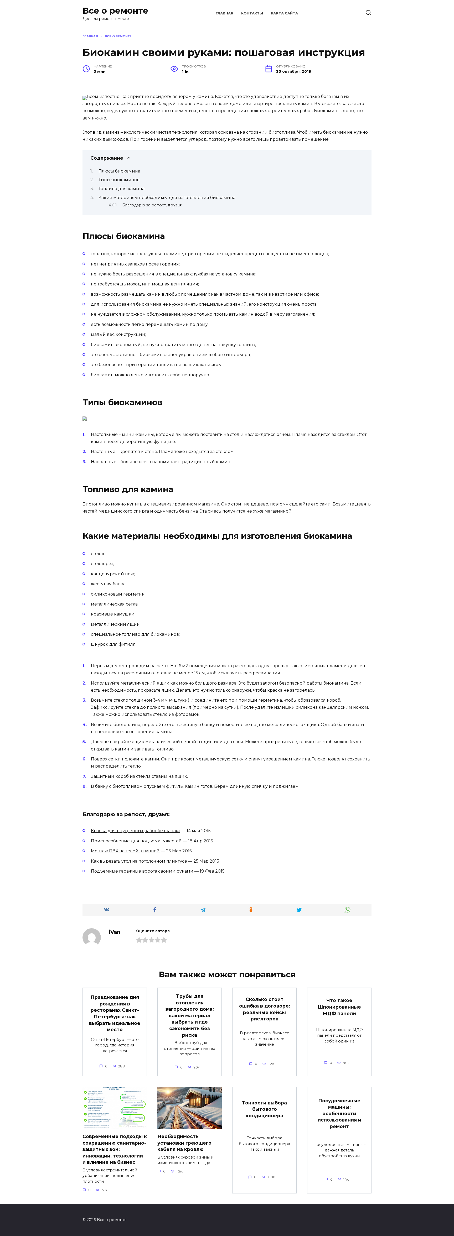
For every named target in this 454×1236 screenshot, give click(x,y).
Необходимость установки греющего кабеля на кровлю (184, 1143)
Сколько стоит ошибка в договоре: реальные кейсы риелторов (264, 1009)
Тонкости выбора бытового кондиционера (264, 1109)
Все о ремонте (115, 11)
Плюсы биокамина (119, 171)
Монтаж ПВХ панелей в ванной (125, 850)
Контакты (252, 13)
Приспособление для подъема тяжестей (136, 840)
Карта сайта (284, 13)
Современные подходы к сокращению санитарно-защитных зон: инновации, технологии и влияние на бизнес (114, 1149)
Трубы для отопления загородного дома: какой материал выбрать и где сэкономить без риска (190, 1015)
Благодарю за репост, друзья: (152, 205)
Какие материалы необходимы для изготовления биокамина (167, 197)
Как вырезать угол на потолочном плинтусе (139, 861)
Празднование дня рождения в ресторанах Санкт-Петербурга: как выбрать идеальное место (114, 1013)
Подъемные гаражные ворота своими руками (142, 871)
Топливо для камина (122, 188)
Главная (224, 13)
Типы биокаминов (119, 179)
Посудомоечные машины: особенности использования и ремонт (339, 1113)
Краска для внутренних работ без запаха (135, 830)
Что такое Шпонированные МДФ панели (339, 1007)
